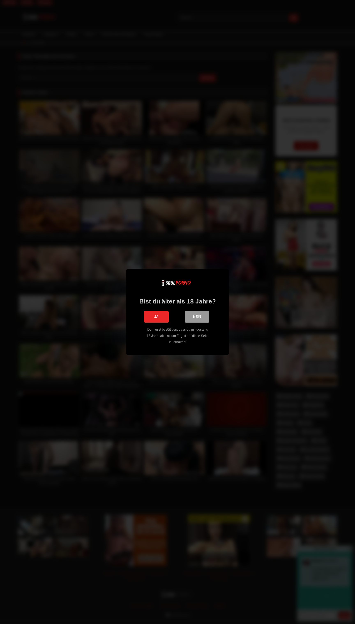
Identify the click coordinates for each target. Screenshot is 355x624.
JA (156, 316)
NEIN (197, 316)
